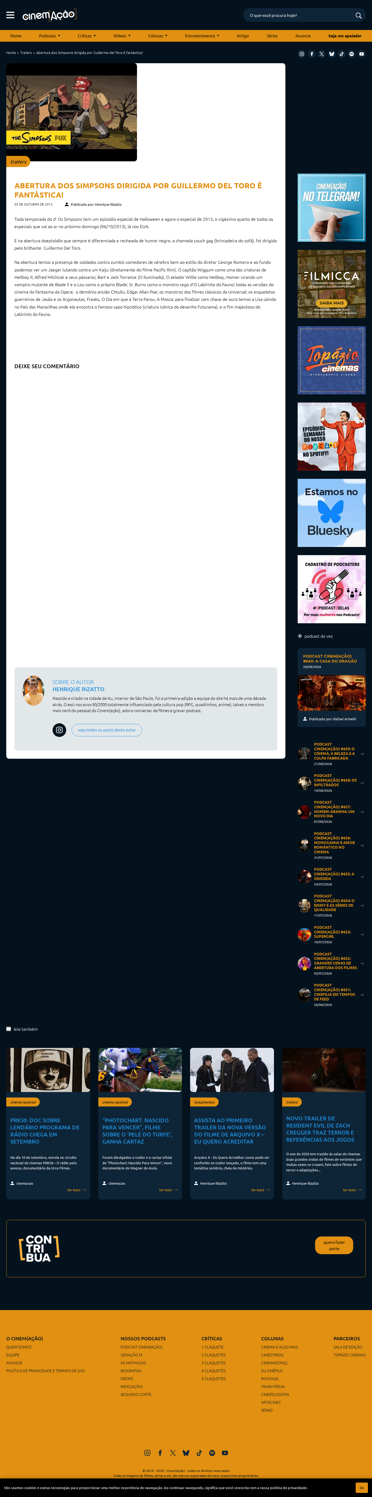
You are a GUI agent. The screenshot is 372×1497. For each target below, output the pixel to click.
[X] (322, 54)
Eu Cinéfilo (272, 1370)
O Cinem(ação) (24, 1338)
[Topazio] (332, 359)
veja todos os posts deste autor (107, 729)
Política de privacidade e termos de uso (45, 1370)
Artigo (243, 35)
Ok (362, 1488)
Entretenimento (200, 35)
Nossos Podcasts (143, 1338)
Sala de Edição (348, 1347)
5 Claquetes (213, 1378)
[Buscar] (358, 16)
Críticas (85, 35)
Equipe (12, 1354)
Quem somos (18, 1347)
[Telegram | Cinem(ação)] (332, 207)
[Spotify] (351, 54)
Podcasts (47, 35)
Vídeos (120, 35)
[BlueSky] (332, 54)
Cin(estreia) (272, 1354)
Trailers (26, 52)
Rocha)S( (269, 1378)
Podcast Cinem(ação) (141, 1347)
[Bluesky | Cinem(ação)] (332, 512)
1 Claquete (213, 1347)
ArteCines (270, 1402)
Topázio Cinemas (350, 1354)
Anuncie (303, 35)
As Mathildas (133, 1362)
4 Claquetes (213, 1370)
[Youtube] (362, 54)
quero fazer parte (334, 1245)
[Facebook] (312, 54)
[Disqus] (145, 440)
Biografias (131, 1370)
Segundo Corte (136, 1394)
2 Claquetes (213, 1354)
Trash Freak (273, 1386)
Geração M (131, 1354)
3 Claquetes (213, 1362)
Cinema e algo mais (279, 1347)
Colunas (155, 35)
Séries (272, 35)
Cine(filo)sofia (275, 1394)
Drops (127, 1378)
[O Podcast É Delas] (332, 588)
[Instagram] (302, 54)
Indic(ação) (132, 1386)
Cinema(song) (274, 1362)
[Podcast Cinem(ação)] (332, 435)
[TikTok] (342, 54)
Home (16, 35)
